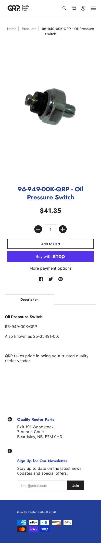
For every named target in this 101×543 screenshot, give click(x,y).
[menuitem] (64, 8)
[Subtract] (38, 229)
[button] (64, 8)
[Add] (63, 229)
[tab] (29, 299)
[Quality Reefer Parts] (18, 8)
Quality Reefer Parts (31, 512)
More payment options (50, 268)
